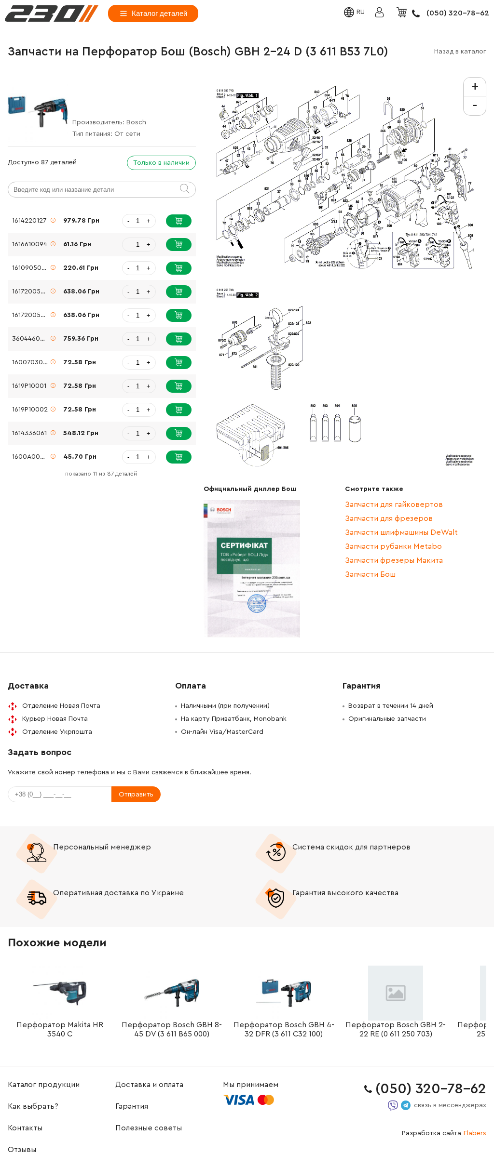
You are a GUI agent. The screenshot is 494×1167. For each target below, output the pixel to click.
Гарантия (131, 1106)
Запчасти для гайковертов (394, 504)
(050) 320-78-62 (457, 13)
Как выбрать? (33, 1106)
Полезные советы (148, 1128)
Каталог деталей (159, 13)
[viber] (393, 1106)
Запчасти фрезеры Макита (394, 560)
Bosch (136, 122)
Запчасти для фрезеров (389, 518)
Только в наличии (161, 162)
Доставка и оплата (149, 1084)
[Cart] (403, 13)
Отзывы (22, 1150)
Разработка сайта (444, 1133)
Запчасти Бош (370, 574)
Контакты (25, 1128)
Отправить (136, 794)
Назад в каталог (460, 51)
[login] (51, 13)
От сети (127, 134)
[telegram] (406, 1105)
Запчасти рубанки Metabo (393, 546)
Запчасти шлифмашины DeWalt (401, 532)
